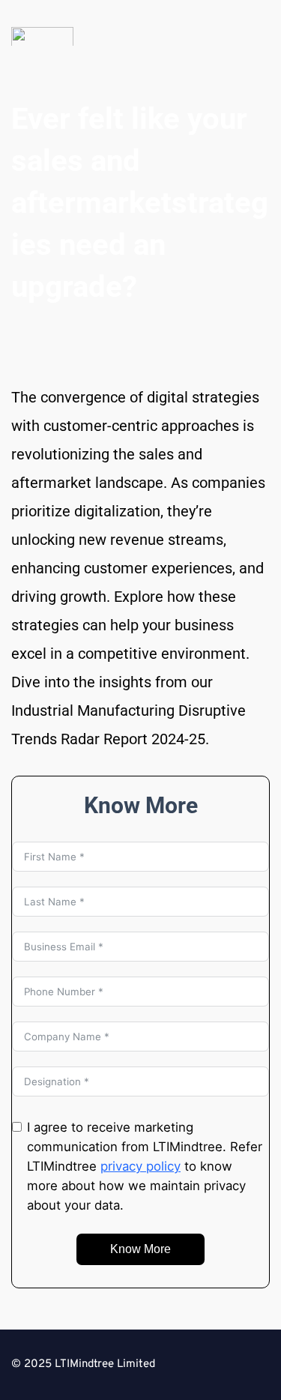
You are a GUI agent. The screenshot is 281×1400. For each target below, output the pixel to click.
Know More (140, 1249)
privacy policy (140, 1166)
